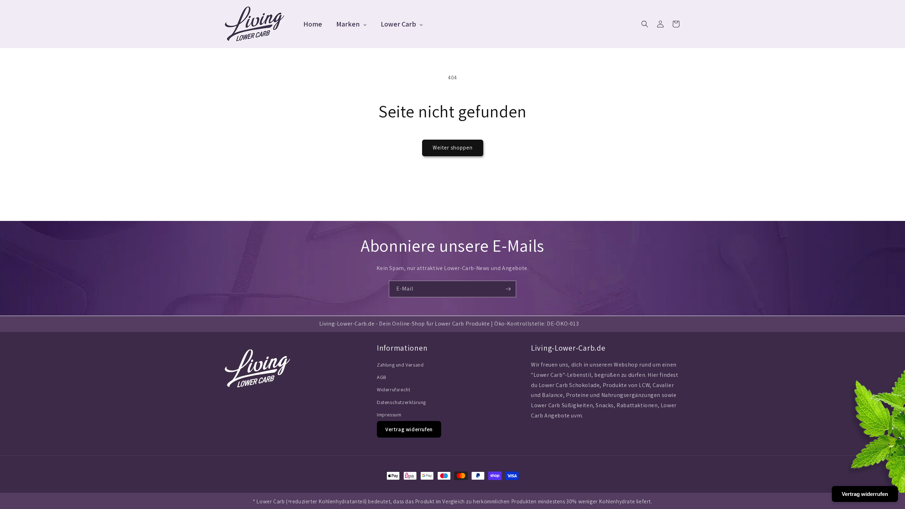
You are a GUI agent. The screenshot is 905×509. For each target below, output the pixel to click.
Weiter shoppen (453, 147)
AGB (381, 377)
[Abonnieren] (508, 289)
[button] (645, 24)
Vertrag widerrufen (409, 429)
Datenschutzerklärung (401, 402)
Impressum (389, 414)
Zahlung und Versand (400, 365)
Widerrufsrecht (393, 389)
